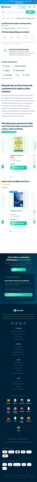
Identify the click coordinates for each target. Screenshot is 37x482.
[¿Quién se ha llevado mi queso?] (18, 144)
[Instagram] (12, 323)
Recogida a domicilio (18, 352)
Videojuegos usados (18, 339)
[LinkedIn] (20, 323)
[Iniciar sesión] (34, 7)
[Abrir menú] (3, 12)
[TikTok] (16, 323)
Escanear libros (18, 347)
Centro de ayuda (18, 362)
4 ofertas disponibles (18, 226)
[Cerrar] (35, 2)
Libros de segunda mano (18, 331)
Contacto (18, 370)
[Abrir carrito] (29, 7)
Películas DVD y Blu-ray (18, 334)
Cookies (18, 386)
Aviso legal (18, 381)
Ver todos (4, 187)
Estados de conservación (18, 373)
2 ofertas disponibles (18, 170)
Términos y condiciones (18, 389)
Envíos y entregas (18, 365)
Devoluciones (18, 368)
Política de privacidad (18, 383)
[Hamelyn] (6, 7)
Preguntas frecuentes (18, 355)
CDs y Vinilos (18, 336)
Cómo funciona (18, 349)
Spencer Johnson (17, 160)
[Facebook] (24, 323)
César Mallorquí (16, 216)
